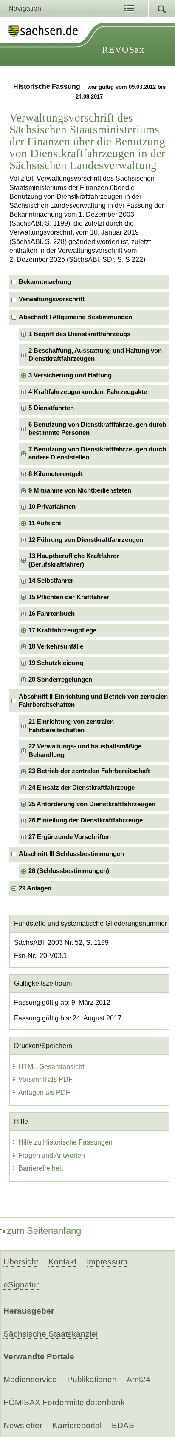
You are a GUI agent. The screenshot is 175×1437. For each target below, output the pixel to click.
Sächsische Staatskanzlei (50, 1333)
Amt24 (138, 1379)
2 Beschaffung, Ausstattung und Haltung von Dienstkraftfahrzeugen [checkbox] (95, 354)
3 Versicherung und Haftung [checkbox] (70, 375)
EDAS (123, 1425)
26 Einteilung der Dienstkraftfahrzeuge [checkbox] (85, 820)
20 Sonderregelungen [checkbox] (60, 679)
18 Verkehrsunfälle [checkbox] (55, 646)
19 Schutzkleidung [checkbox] (55, 663)
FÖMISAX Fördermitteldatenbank (64, 1402)
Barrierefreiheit (40, 1168)
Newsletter (22, 1425)
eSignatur (21, 1284)
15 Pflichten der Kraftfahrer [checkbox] (68, 597)
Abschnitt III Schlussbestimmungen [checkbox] (71, 853)
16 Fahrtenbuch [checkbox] (51, 613)
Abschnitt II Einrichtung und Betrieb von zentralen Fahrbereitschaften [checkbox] (93, 700)
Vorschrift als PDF (45, 1079)
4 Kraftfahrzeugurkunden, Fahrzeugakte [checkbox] (87, 391)
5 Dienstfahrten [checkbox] (51, 408)
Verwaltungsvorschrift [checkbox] (52, 299)
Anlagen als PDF (44, 1092)
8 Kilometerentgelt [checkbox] (55, 473)
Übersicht (20, 1261)
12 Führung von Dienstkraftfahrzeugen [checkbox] (85, 539)
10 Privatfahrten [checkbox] (52, 506)
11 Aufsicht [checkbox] (44, 523)
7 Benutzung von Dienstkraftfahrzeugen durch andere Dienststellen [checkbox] (97, 453)
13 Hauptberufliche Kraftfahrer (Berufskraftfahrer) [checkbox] (73, 560)
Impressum (107, 1261)
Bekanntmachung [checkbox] (45, 281)
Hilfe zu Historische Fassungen (65, 1142)
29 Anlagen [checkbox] (35, 888)
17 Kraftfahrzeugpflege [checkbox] (62, 630)
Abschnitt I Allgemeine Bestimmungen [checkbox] (75, 317)
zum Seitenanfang (44, 1230)
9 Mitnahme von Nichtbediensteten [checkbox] (79, 490)
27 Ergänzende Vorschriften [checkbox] (69, 836)
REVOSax (123, 49)
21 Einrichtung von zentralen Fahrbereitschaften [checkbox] (71, 725)
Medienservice (30, 1379)
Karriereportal (77, 1425)
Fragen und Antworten (51, 1155)
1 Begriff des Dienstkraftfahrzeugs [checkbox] (79, 334)
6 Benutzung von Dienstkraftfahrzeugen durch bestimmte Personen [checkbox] (97, 428)
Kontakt (62, 1261)
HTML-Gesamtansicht (51, 1066)
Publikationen (92, 1379)
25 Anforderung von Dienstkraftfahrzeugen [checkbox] (91, 804)
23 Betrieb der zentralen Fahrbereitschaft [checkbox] (89, 771)
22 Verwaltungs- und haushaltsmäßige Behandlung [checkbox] (84, 750)
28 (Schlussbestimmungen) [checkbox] (68, 870)
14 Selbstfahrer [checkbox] (50, 580)
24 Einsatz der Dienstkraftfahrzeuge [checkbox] (81, 787)
